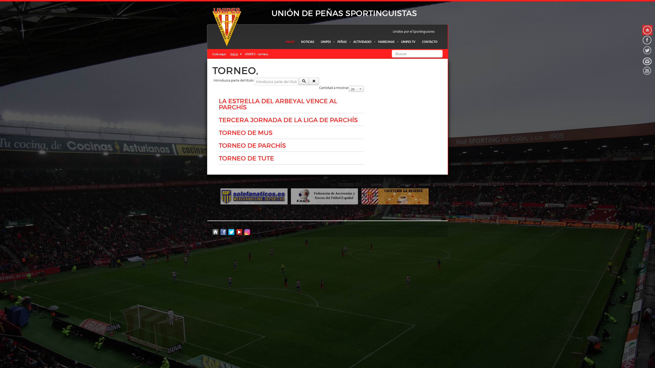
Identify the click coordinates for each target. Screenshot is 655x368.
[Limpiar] (314, 81)
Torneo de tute (246, 158)
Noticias (307, 42)
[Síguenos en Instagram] (647, 60)
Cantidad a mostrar (333, 87)
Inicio (290, 42)
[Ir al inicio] (647, 30)
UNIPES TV (408, 42)
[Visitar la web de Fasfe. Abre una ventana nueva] (324, 196)
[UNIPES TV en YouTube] (647, 71)
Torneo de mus (245, 132)
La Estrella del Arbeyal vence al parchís (278, 104)
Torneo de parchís (252, 145)
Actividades (362, 42)
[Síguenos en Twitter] (647, 50)
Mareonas (386, 42)
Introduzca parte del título (234, 80)
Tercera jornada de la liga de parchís (288, 119)
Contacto (430, 42)
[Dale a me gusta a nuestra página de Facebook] (647, 40)
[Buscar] (304, 81)
